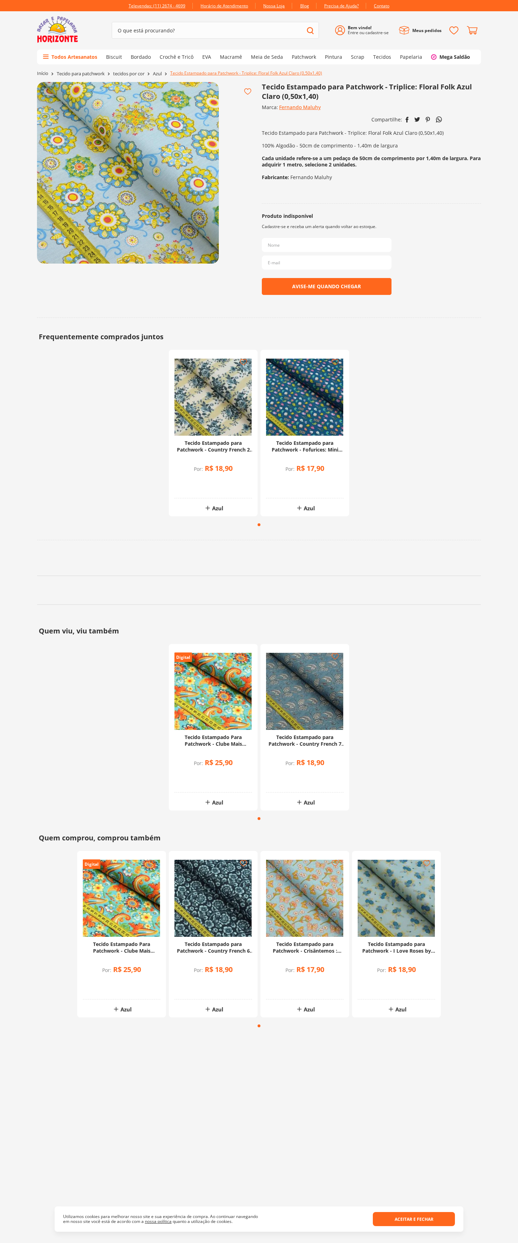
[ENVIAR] (326, 286)
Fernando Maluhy (300, 107)
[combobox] (215, 30)
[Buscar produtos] (310, 30)
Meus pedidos (427, 30)
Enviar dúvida (259, 746)
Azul (157, 73)
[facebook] (407, 119)
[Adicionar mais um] (194, 482)
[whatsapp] (439, 119)
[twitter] (417, 119)
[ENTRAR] (364, 30)
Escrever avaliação (259, 618)
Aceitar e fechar (414, 1219)
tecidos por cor (128, 73)
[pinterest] (428, 119)
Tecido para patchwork (81, 73)
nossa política (158, 1221)
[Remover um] (194, 486)
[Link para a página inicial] (42, 73)
